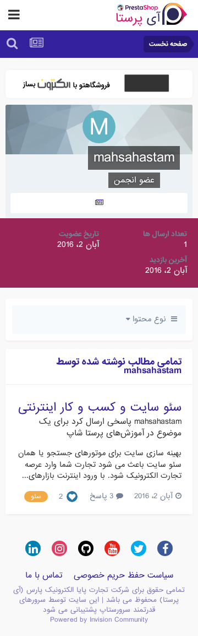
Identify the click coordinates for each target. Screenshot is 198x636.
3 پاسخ (103, 496)
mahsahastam (158, 421)
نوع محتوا (150, 319)
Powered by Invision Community (99, 620)
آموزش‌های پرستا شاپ (105, 433)
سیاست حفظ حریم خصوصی (123, 575)
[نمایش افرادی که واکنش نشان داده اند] (72, 497)
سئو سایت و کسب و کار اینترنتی (100, 407)
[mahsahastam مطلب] (99, 203)
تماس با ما (44, 575)
